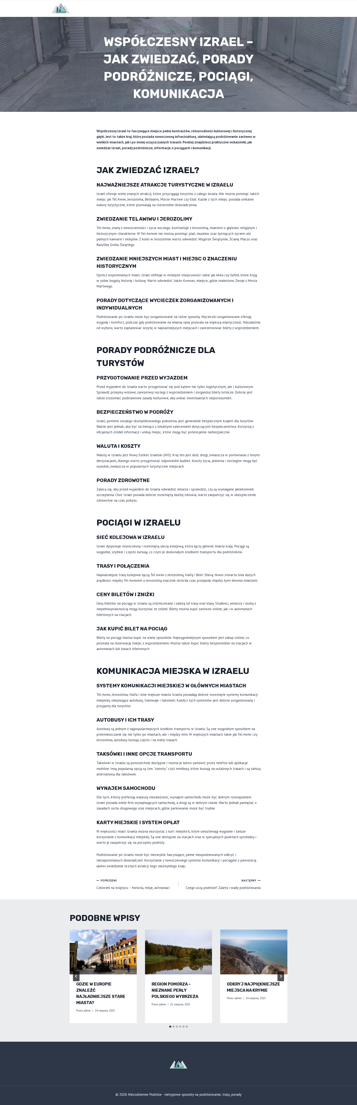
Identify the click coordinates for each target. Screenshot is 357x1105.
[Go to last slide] (76, 976)
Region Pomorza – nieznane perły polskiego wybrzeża (175, 990)
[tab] (170, 1027)
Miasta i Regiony (178, 29)
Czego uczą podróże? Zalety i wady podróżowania (223, 884)
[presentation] (103, 952)
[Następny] (280, 976)
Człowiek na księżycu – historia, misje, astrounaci (133, 884)
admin (87, 1010)
